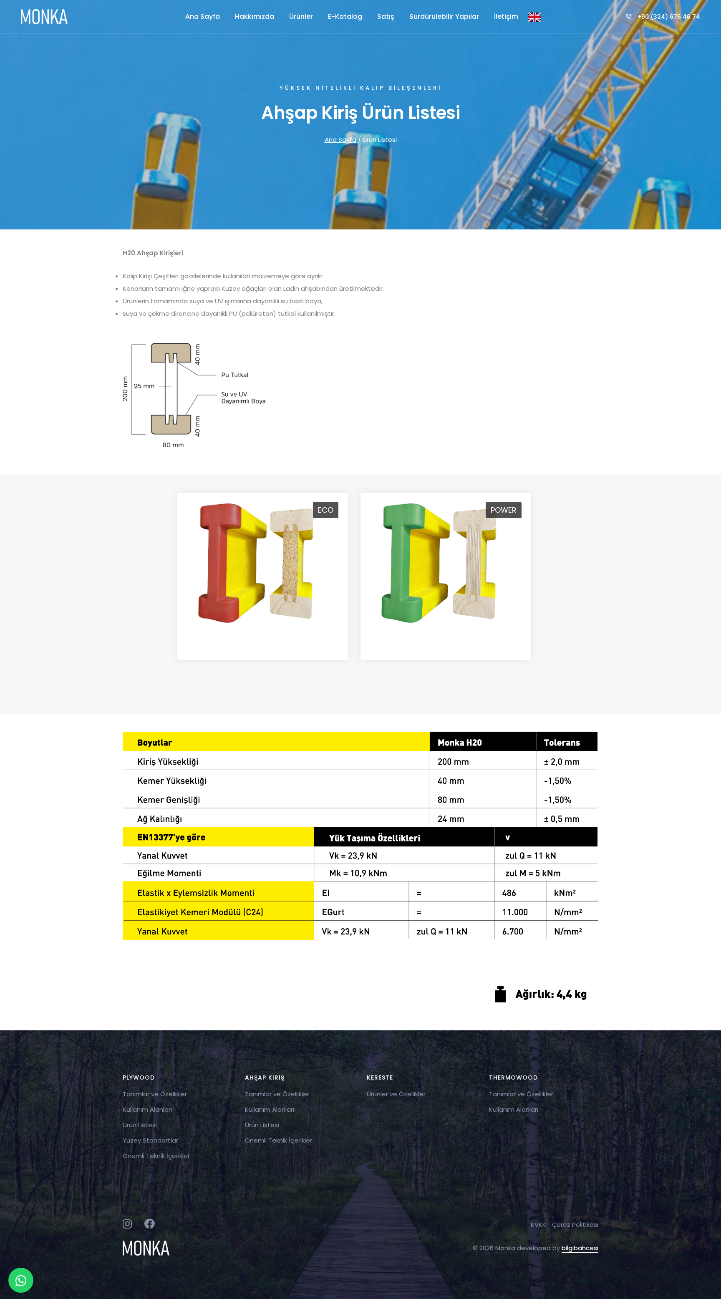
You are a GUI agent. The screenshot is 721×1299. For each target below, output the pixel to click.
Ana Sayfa (202, 16)
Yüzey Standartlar (150, 1140)
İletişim (506, 16)
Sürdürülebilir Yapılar (444, 16)
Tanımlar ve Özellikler (155, 1094)
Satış (385, 16)
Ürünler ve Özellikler (396, 1094)
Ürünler (301, 16)
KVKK (538, 1224)
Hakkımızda (254, 16)
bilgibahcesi (580, 1248)
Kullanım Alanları (147, 1109)
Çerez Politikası (575, 1224)
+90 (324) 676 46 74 (669, 17)
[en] (534, 16)
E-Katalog (345, 16)
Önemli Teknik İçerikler (156, 1155)
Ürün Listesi (140, 1124)
